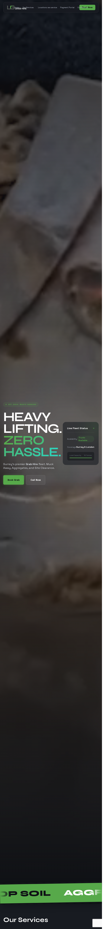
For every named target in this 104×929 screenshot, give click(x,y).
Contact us (83, 7)
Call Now (36, 479)
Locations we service (47, 7)
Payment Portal (67, 7)
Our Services (28, 7)
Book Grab (14, 479)
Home (16, 7)
